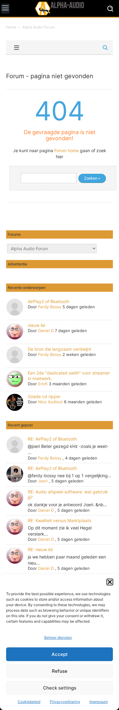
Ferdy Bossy (49, 306)
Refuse (59, 671)
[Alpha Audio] (59, 8)
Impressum (98, 701)
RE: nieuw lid (40, 549)
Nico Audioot (50, 401)
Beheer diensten (58, 637)
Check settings (59, 688)
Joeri (43, 480)
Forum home (66, 150)
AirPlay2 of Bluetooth (48, 301)
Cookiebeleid (29, 701)
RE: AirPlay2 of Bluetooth (52, 438)
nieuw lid (36, 325)
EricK (43, 383)
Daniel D (46, 330)
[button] (110, 582)
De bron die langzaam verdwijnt (59, 349)
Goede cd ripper (44, 396)
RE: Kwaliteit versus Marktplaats (59, 520)
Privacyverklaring (65, 701)
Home (11, 27)
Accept (60, 654)
